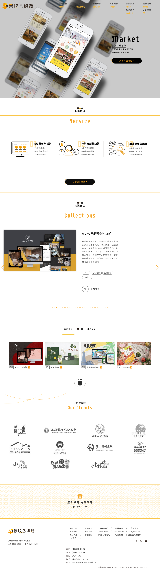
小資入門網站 (104, 535)
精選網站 (89, 535)
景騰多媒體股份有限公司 (107, 567)
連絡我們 (73, 531)
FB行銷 (73, 528)
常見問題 (73, 535)
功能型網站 (104, 531)
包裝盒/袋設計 (134, 535)
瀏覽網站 (94, 288)
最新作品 (68, 328)
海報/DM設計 (134, 531)
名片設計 (119, 535)
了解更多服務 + (80, 181)
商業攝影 (104, 528)
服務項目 (89, 528)
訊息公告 (91, 328)
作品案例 (134, 528)
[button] (157, 267)
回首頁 (73, 538)
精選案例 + (124, 60)
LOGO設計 (119, 531)
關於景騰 (119, 528)
